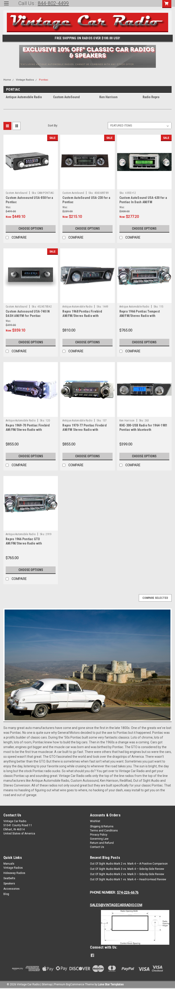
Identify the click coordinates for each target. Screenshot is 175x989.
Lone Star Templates (111, 984)
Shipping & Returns (101, 826)
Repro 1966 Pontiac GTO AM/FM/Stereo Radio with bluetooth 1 (24, 543)
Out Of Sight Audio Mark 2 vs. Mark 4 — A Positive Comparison (129, 863)
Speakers (9, 883)
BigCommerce (75, 984)
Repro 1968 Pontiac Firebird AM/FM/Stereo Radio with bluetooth (82, 316)
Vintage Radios (25, 79)
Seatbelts (9, 878)
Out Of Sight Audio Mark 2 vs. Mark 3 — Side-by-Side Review (127, 874)
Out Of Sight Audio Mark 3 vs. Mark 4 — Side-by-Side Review (127, 869)
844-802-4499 (53, 3)
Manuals (8, 863)
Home (7, 79)
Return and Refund (102, 842)
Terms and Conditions (104, 830)
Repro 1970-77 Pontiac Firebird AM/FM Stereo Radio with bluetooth (84, 429)
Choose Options (30, 228)
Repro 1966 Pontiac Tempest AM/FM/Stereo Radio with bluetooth (139, 316)
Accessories (11, 888)
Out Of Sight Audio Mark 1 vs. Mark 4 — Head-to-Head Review (128, 879)
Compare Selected (155, 598)
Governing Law (99, 838)
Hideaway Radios (14, 873)
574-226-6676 (128, 892)
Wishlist (95, 821)
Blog (6, 894)
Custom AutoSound (16, 193)
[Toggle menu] (6, 6)
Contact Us (97, 847)
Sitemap (47, 984)
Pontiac (43, 79)
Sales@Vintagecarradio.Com (116, 905)
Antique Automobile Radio (77, 306)
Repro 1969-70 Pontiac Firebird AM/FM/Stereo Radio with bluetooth (28, 429)
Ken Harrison (127, 420)
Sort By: (53, 125)
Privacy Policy (98, 834)
